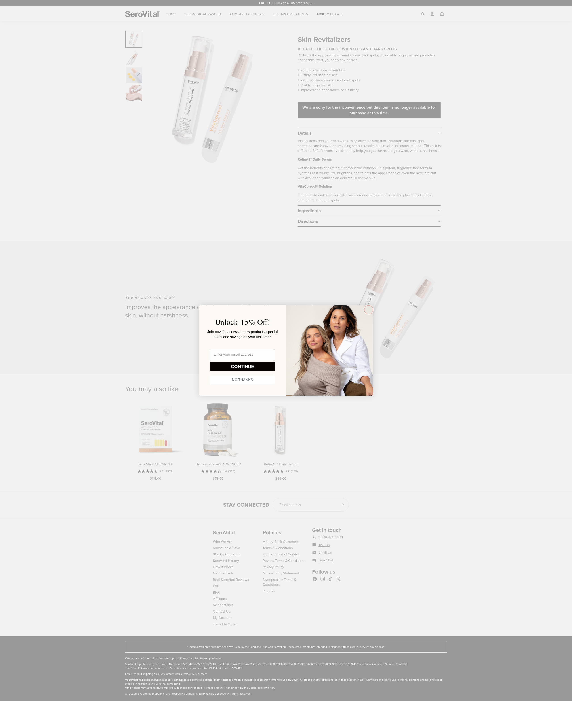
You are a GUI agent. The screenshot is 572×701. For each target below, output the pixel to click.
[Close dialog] (368, 309)
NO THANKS (242, 380)
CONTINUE (242, 366)
